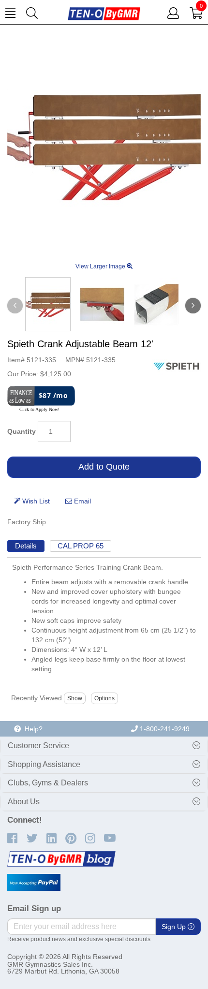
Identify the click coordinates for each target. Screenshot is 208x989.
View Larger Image (101, 266)
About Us (24, 801)
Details (26, 546)
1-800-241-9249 (164, 729)
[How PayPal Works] (33, 882)
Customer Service (38, 745)
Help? (32, 729)
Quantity (21, 431)
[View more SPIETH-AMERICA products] (176, 365)
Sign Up (175, 926)
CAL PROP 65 (81, 546)
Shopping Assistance (44, 764)
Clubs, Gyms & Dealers (48, 783)
